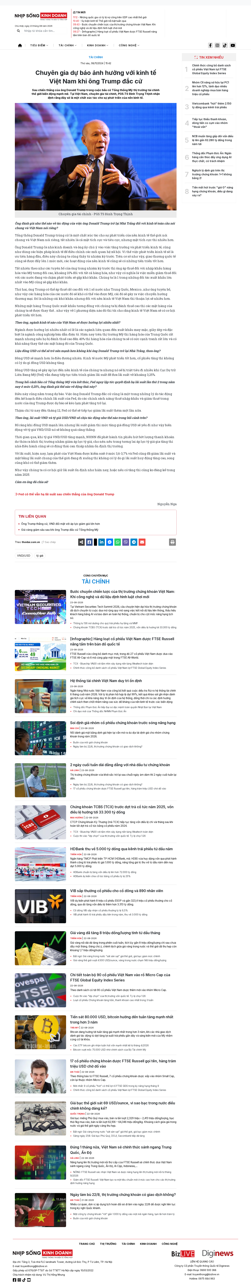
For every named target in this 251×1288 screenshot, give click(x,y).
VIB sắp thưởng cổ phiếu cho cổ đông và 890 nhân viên (116, 891)
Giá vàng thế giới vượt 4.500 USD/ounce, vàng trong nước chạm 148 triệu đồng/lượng (119, 960)
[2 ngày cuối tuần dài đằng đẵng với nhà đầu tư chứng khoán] (40, 780)
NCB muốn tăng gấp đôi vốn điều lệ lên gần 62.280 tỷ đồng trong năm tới (212, 140)
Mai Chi (74, 728)
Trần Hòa (76, 854)
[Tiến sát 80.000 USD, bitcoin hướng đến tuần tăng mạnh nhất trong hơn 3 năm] (40, 1032)
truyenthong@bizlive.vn (34, 1266)
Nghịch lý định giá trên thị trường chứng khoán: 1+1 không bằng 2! (212, 174)
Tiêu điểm (38, 45)
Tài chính (67, 45)
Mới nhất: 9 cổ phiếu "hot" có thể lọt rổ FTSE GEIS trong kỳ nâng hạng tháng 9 (116, 1086)
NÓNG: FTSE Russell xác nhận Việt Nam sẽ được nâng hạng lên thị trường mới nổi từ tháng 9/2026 (120, 1174)
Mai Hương (77, 817)
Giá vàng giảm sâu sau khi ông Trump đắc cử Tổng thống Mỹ (59, 529)
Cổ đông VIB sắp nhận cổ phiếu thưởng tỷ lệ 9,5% (100, 910)
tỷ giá (39, 555)
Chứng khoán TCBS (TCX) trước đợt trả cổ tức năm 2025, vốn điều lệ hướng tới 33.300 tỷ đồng (124, 627)
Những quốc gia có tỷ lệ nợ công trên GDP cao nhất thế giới (113, 17)
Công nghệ (128, 45)
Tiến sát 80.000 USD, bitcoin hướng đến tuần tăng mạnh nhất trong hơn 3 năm (121, 1019)
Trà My (74, 1027)
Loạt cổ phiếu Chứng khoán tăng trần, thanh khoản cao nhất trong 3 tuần (113, 1000)
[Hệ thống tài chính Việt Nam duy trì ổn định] (40, 696)
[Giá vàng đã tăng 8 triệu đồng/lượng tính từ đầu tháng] (40, 948)
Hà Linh (75, 770)
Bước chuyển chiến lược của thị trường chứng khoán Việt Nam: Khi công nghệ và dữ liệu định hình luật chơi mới (122, 594)
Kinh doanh (97, 45)
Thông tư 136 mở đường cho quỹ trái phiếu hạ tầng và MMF (105, 623)
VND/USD (23, 555)
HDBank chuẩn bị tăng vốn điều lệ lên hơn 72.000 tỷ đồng (104, 872)
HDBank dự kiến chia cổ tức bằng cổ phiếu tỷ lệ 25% (102, 876)
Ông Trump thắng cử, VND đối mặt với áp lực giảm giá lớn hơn (60, 523)
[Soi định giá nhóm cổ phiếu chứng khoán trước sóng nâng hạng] (40, 738)
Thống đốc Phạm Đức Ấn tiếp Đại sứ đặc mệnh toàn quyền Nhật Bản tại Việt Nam (117, 707)
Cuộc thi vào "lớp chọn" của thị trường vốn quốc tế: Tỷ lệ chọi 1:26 (109, 836)
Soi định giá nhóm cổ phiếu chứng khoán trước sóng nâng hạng (123, 723)
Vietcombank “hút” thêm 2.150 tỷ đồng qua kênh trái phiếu (211, 105)
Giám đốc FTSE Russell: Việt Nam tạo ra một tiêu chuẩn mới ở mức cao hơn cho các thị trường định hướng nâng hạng (122, 1181)
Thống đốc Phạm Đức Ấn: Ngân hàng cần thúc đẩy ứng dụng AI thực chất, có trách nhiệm (212, 157)
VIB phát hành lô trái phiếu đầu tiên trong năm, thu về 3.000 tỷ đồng (110, 914)
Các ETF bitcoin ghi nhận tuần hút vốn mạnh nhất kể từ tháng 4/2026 (111, 1045)
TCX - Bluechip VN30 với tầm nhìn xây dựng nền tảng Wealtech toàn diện (113, 663)
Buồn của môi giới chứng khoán (90, 742)
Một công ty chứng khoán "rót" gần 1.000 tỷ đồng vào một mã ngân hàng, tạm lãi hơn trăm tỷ (124, 1214)
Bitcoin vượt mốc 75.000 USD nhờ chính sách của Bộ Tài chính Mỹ (109, 1049)
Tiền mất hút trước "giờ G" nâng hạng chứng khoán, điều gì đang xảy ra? (212, 191)
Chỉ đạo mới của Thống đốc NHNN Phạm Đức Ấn (99, 711)
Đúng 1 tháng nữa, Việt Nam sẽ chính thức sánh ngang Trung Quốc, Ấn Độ (120, 1150)
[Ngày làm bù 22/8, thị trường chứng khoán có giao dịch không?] (40, 1210)
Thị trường (108, 1243)
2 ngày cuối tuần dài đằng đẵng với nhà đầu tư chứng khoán (120, 765)
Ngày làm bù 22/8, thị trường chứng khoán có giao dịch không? (107, 746)
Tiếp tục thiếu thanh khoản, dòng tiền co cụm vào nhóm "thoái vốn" (210, 123)
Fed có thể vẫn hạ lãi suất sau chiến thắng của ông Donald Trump (66, 494)
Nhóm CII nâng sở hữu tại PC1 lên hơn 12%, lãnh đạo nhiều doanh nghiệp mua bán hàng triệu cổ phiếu (210, 88)
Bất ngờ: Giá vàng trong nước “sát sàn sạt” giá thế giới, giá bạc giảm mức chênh (116, 956)
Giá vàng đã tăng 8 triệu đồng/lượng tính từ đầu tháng (115, 933)
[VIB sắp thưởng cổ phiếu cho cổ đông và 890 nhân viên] (40, 906)
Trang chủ (87, 1243)
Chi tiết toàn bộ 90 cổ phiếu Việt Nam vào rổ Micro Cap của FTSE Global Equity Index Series (120, 977)
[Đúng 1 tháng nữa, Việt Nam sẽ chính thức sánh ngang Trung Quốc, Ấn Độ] (40, 1163)
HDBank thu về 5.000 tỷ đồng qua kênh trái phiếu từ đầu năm (121, 849)
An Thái (75, 1072)
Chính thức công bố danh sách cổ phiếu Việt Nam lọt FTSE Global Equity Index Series (119, 668)
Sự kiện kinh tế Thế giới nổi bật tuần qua (103, 20)
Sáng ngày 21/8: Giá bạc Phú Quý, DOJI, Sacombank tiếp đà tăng (109, 1135)
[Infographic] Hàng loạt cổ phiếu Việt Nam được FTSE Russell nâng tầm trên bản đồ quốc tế (122, 641)
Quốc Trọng (77, 1114)
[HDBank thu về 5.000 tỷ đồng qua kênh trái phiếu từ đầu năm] (40, 864)
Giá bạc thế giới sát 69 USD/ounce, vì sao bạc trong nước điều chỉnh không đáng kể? (122, 1105)
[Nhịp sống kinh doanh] (43, 1254)
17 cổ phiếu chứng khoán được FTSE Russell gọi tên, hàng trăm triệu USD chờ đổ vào (119, 788)
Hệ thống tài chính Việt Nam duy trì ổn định (106, 681)
